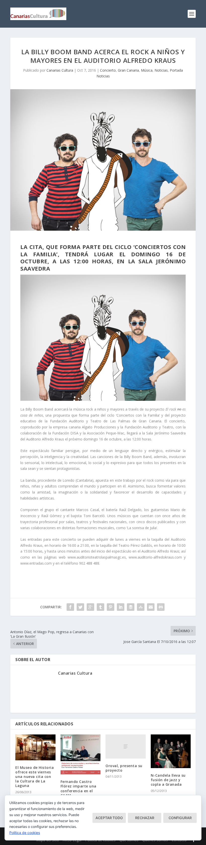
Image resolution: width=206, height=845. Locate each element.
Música (146, 70)
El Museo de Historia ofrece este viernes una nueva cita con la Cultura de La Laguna (34, 776)
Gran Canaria (128, 70)
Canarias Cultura (59, 70)
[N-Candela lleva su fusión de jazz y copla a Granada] (171, 751)
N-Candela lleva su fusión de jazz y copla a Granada (168, 780)
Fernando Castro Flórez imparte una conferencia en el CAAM (78, 788)
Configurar (180, 818)
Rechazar (144, 818)
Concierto (108, 70)
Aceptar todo (109, 818)
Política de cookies (24, 832)
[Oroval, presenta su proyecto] (126, 746)
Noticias (161, 70)
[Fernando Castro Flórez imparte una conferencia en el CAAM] (81, 754)
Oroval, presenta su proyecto (124, 768)
